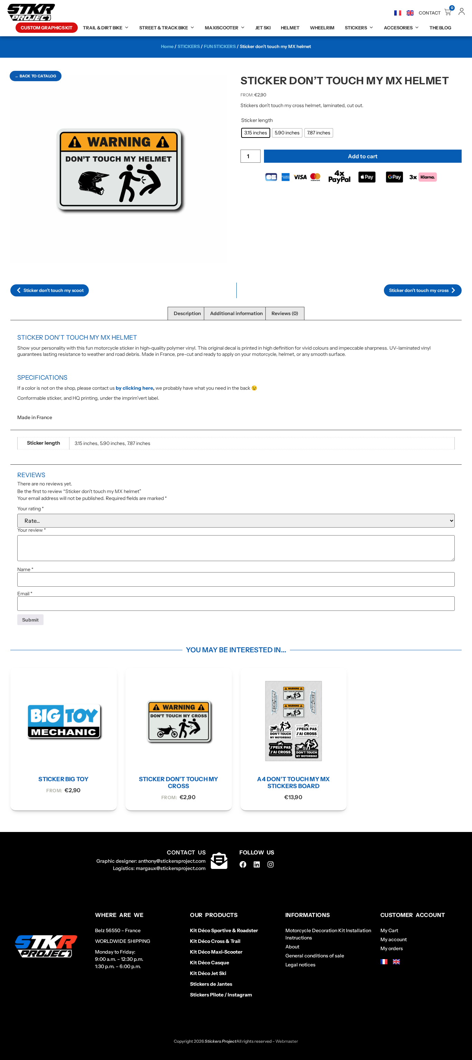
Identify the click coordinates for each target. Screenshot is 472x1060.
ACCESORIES (398, 27)
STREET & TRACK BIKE (163, 27)
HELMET (290, 27)
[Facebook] (242, 864)
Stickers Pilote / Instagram (221, 995)
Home (167, 46)
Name (25, 569)
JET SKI (263, 27)
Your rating (30, 508)
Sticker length (257, 120)
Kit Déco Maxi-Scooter (216, 952)
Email (24, 593)
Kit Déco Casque (209, 962)
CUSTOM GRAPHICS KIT (47, 27)
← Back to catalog (35, 76)
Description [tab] (187, 313)
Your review (31, 530)
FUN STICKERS (220, 46)
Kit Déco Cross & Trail (215, 941)
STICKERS (356, 27)
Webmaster (286, 1041)
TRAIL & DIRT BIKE (102, 27)
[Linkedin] (256, 864)
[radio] (256, 133)
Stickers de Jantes (211, 984)
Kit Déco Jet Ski (208, 973)
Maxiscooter (221, 27)
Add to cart (363, 156)
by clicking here (134, 388)
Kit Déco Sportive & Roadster (224, 930)
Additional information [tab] (236, 313)
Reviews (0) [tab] (285, 313)
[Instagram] (270, 864)
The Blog (440, 27)
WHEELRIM (322, 27)
